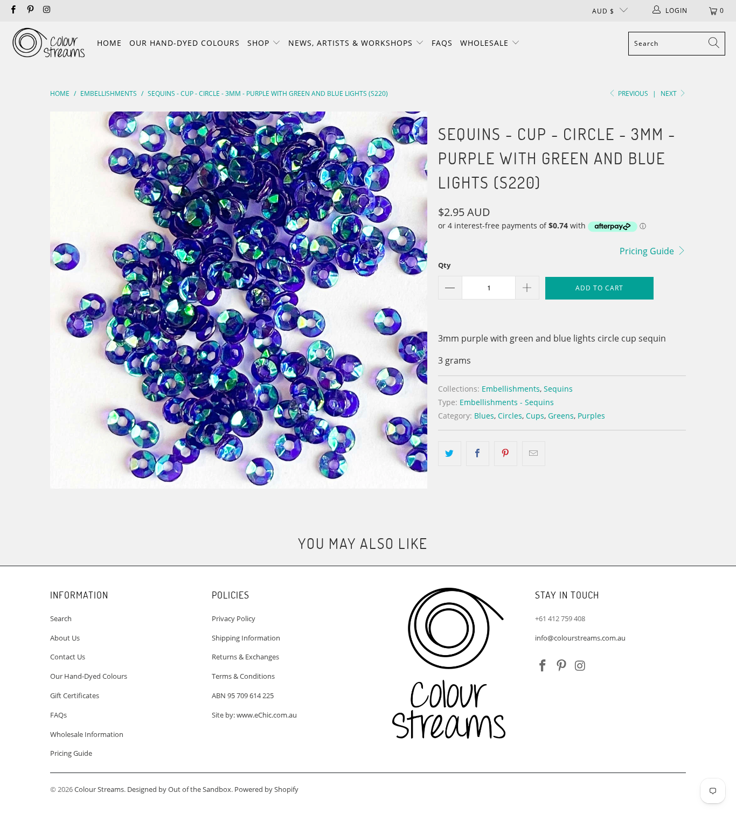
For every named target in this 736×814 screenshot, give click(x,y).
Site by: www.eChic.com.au (254, 715)
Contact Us (67, 657)
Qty (444, 265)
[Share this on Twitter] (449, 453)
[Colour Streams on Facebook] (12, 10)
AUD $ (603, 11)
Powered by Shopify (266, 789)
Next (669, 93)
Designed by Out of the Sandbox (179, 789)
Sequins (558, 389)
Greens (561, 416)
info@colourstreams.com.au (580, 638)
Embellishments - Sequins (507, 402)
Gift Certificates (74, 695)
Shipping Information (246, 638)
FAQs (442, 43)
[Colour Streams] (48, 43)
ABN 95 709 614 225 (243, 695)
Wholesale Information (86, 734)
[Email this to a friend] (533, 453)
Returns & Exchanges (245, 657)
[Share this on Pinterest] (505, 453)
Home (109, 43)
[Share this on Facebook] (477, 453)
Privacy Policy (233, 618)
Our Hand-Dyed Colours (184, 43)
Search (61, 618)
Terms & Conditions (243, 676)
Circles (510, 416)
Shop (259, 43)
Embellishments (511, 389)
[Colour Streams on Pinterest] (29, 10)
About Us (65, 638)
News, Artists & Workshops (351, 43)
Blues (484, 416)
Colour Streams (99, 789)
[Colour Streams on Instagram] (46, 10)
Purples (591, 416)
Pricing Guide (648, 251)
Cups (535, 416)
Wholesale (485, 43)
